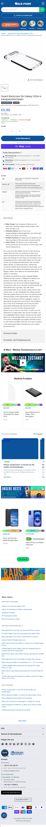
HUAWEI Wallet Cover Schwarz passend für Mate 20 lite (20, 634)
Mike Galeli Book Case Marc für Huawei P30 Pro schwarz (21, 630)
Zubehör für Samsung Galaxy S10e (20, 33)
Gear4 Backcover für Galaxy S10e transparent (32, 414)
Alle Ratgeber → (38, 434)
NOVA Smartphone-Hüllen (11, 619)
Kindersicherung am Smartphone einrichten (16, 710)
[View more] (23, 495)
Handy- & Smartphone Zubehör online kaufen (17, 609)
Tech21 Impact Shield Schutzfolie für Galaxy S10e (11, 414)
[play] (23, 363)
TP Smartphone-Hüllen (9, 616)
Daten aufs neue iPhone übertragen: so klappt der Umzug (21, 701)
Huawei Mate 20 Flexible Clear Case (13, 640)
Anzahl (3, 126)
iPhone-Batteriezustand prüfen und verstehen (17, 698)
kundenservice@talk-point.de (11, 771)
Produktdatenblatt (38, 539)
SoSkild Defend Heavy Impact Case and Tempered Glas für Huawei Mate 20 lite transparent (21, 650)
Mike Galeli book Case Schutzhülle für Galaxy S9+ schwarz (21, 659)
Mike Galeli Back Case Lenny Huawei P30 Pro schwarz (20, 637)
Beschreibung (8, 218)
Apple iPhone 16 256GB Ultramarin (34, 543)
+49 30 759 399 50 (11, 765)
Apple (27, 548)
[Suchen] (42, 9)
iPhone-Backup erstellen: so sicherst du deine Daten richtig (21, 695)
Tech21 (5, 419)
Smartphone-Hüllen (8, 613)
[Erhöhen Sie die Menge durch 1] (19, 131)
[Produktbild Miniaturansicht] (4, 87)
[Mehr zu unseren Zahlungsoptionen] (21, 152)
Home (3, 33)
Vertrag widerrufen (11, 792)
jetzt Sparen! (23, 559)
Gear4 (27, 419)
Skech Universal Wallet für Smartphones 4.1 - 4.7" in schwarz (22, 662)
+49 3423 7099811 (11, 785)
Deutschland (22, 800)
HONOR (5, 543)
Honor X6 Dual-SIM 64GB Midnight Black (10, 539)
